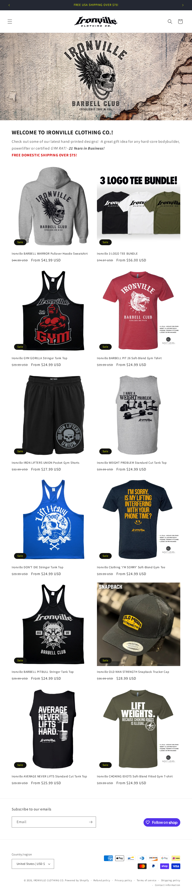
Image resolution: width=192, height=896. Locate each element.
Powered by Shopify (77, 880)
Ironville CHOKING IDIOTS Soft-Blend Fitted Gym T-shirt (135, 776)
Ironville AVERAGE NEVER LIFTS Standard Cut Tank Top (49, 776)
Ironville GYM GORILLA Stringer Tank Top (39, 358)
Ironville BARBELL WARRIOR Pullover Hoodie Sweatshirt (50, 254)
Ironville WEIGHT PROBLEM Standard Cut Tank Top (132, 463)
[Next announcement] (183, 5)
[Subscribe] (90, 822)
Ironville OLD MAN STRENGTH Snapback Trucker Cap (133, 672)
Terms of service (146, 880)
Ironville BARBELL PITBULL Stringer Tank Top (43, 672)
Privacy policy (123, 880)
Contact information (167, 885)
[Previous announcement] (9, 5)
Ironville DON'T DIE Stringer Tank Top (37, 567)
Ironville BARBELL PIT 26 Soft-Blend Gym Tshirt (129, 358)
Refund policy (101, 880)
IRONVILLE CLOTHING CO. (48, 880)
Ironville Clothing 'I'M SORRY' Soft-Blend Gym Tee (131, 567)
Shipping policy (171, 880)
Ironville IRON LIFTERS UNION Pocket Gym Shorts (45, 463)
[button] (10, 21)
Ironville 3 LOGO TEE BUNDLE (117, 254)
